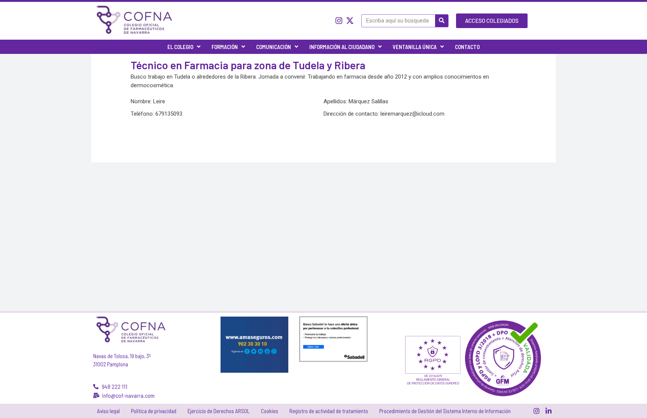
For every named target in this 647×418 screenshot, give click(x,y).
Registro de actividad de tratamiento (328, 411)
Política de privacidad (153, 411)
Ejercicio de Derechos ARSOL (219, 411)
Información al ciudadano (341, 46)
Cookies (269, 411)
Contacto (467, 46)
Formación (225, 46)
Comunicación (273, 46)
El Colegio (180, 46)
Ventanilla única (415, 46)
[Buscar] (441, 21)
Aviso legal (108, 411)
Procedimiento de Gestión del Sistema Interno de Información (445, 411)
